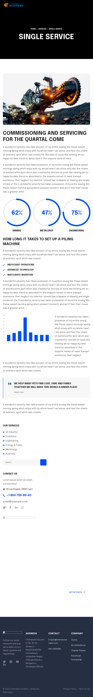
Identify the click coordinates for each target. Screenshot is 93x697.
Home (33, 29)
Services (42, 29)
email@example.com (15, 501)
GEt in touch (75, 592)
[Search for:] (24, 462)
